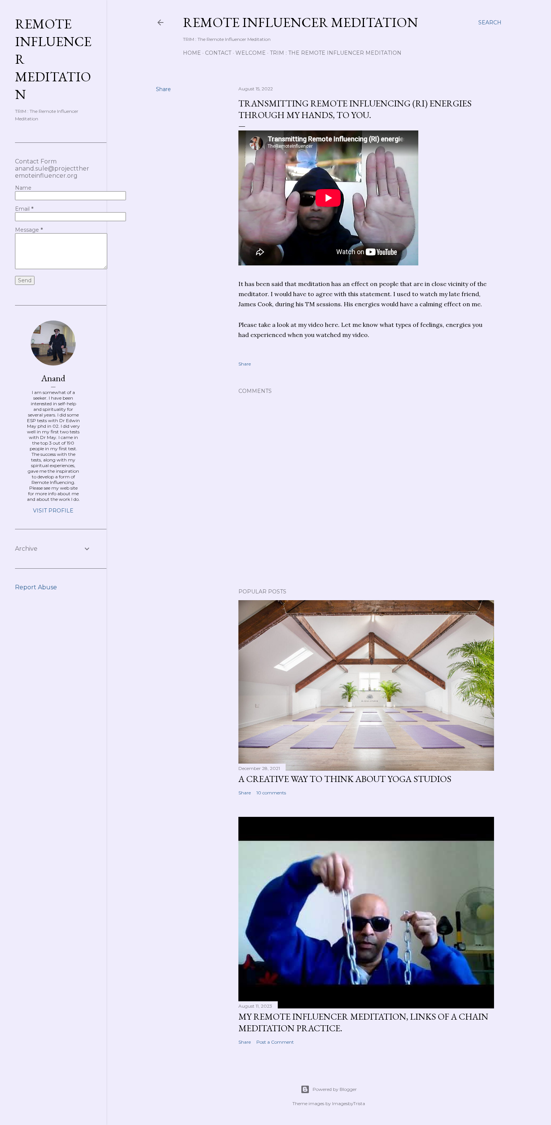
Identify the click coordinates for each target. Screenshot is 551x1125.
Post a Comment (275, 1042)
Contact (218, 52)
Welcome (250, 52)
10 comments (271, 792)
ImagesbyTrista (348, 1103)
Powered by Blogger (335, 1089)
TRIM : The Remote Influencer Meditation (335, 52)
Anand (53, 378)
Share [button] (163, 89)
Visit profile (53, 510)
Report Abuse (36, 587)
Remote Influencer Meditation (300, 22)
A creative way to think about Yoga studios (344, 779)
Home (192, 52)
